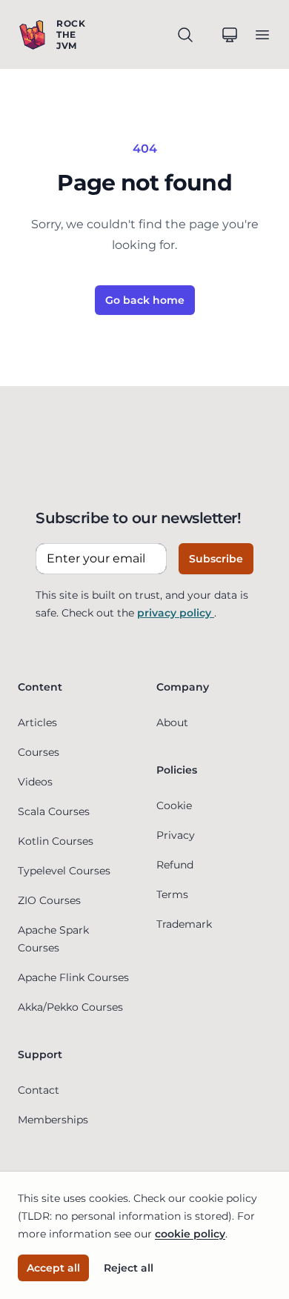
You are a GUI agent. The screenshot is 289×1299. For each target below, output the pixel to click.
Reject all (128, 1268)
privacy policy (175, 612)
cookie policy (190, 1233)
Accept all (53, 1268)
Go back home (145, 300)
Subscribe (216, 558)
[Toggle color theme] (230, 35)
